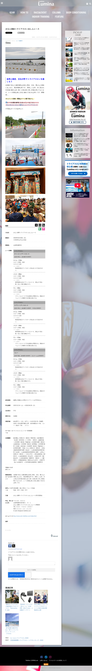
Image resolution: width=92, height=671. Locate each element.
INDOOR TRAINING (40, 16)
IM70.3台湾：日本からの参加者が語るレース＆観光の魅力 (81, 48)
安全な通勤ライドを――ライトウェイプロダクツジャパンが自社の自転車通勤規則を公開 (41, 607)
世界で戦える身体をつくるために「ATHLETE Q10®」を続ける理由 (82, 59)
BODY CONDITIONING (76, 12)
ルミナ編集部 (19, 40)
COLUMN (56, 12)
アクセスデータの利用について (58, 660)
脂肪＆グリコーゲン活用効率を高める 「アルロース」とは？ (81, 44)
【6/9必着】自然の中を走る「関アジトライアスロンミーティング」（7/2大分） (11, 631)
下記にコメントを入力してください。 (18, 555)
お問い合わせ (43, 660)
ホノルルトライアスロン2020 (19, 638)
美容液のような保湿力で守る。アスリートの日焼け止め (81, 73)
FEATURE (59, 16)
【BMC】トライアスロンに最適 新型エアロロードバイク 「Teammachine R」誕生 (12, 607)
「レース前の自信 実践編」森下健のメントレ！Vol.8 (81, 53)
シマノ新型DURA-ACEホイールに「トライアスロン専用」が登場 (81, 145)
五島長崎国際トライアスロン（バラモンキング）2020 (26, 640)
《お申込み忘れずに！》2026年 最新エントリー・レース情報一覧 (82, 79)
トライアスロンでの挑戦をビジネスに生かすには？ (81, 38)
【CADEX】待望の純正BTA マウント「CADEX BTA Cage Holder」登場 (82, 155)
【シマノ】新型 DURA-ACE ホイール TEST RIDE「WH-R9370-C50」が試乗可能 (81, 135)
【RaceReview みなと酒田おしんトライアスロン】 (21, 105)
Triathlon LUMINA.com (32, 660)
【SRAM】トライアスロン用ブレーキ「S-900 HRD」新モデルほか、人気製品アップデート (26, 607)
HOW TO (24, 12)
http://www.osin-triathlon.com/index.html (24, 516)
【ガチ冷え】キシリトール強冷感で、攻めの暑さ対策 (81, 63)
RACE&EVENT (40, 12)
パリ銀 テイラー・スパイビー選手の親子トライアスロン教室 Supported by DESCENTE (81, 69)
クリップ (22, 33)
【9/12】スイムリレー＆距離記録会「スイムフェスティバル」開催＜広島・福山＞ (81, 140)
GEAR (12, 12)
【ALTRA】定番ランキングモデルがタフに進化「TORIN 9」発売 (81, 150)
